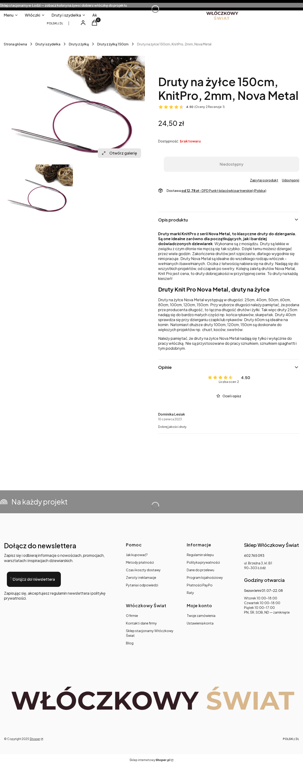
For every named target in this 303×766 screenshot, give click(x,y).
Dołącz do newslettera (34, 579)
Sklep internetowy (149, 760)
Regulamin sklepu (200, 555)
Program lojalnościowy (205, 577)
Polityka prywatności (203, 562)
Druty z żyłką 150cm (113, 44)
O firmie (132, 615)
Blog (130, 643)
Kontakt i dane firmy (141, 623)
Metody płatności (140, 562)
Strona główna (15, 44)
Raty (190, 592)
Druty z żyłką (79, 44)
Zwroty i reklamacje (141, 577)
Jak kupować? (137, 555)
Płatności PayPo (200, 585)
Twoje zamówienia (201, 615)
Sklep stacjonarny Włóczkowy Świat (150, 633)
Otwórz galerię (123, 153)
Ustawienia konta (200, 623)
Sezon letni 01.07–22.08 (263, 590)
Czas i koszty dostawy (143, 570)
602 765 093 (254, 555)
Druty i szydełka (48, 44)
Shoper (35, 739)
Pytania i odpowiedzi (142, 585)
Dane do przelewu (200, 570)
